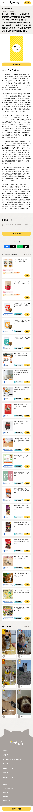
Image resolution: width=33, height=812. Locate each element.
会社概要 (5, 796)
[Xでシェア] (13, 246)
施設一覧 (5, 773)
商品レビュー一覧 (8, 768)
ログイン (27, 3)
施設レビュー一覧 (8, 777)
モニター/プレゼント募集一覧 (12, 759)
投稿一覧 (26, 627)
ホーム (5, 750)
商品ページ (15, 809)
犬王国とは (5, 792)
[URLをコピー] (26, 246)
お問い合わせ (6, 800)
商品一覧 (8, 8)
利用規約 (5, 784)
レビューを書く (16, 64)
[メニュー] (3, 2)
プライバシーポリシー (8, 788)
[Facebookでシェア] (7, 246)
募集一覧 (26, 254)
